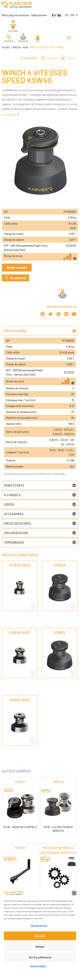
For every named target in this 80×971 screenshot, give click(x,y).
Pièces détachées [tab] (17, 523)
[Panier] (13, 22)
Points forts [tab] (14, 485)
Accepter (40, 936)
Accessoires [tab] (13, 514)
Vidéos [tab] (9, 504)
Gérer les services (39, 925)
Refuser (40, 946)
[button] (74, 893)
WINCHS (17, 47)
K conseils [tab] (12, 495)
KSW (25, 47)
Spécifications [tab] (15, 331)
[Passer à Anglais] (58, 15)
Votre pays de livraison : (24, 15)
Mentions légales (38, 966)
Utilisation (28, 58)
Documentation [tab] (16, 533)
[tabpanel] (40, 408)
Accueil (6, 47)
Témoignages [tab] (14, 542)
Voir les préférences (40, 957)
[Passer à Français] (53, 15)
